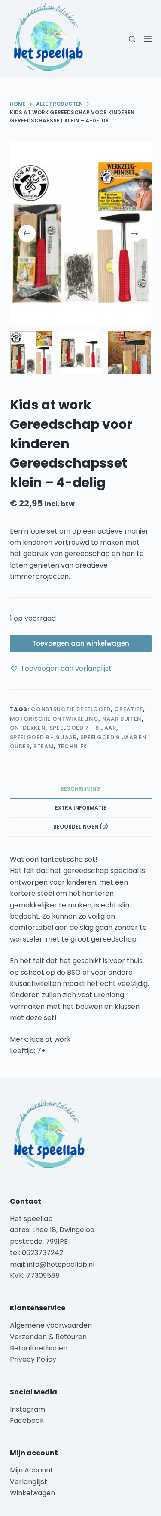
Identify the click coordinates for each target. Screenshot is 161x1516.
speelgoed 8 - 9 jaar (43, 737)
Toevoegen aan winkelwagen (80, 643)
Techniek (72, 746)
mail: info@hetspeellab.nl (52, 1264)
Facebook (27, 1420)
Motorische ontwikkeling (54, 719)
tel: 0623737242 (36, 1253)
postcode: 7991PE (39, 1241)
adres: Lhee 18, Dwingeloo (52, 1230)
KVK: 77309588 (35, 1276)
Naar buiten (122, 719)
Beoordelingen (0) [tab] (80, 826)
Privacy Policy (33, 1359)
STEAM (43, 746)
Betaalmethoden (39, 1348)
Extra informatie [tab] (80, 807)
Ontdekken (28, 728)
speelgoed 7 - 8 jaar (82, 728)
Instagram (27, 1409)
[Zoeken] (132, 39)
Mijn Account (31, 1470)
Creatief (128, 709)
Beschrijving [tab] (81, 788)
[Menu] (148, 39)
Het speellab (32, 1219)
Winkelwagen (32, 1493)
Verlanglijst (28, 1482)
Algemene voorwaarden (51, 1325)
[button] (61, 668)
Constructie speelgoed (71, 709)
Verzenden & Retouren (48, 1337)
